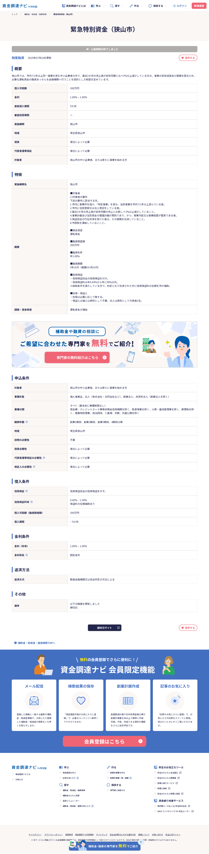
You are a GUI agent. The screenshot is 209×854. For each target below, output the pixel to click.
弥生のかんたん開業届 (166, 778)
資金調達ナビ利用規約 (84, 834)
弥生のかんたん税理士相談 (168, 793)
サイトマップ (101, 834)
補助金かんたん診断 (71, 795)
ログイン (182, 6)
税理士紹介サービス (165, 783)
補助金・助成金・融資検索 (35, 14)
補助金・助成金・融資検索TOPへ (36, 643)
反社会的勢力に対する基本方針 (123, 834)
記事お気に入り (69, 778)
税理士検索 (162, 788)
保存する (190, 58)
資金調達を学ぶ (69, 772)
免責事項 (69, 834)
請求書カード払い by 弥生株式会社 (172, 806)
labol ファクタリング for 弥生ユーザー (173, 811)
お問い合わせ (157, 834)
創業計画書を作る (117, 772)
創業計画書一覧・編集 (119, 778)
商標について (143, 834)
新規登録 (199, 6)
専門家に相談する (117, 790)
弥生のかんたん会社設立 (167, 772)
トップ (14, 14)
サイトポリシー (35, 834)
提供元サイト (104, 628)
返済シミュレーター (71, 800)
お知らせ (19, 779)
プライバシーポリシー (53, 834)
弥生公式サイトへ (173, 834)
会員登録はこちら (104, 741)
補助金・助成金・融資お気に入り (77, 806)
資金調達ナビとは (76, 6)
